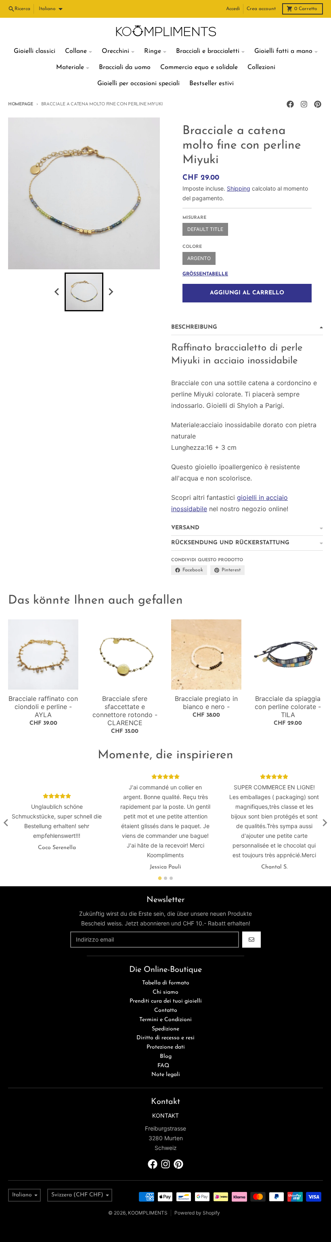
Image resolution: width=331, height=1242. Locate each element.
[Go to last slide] (6, 822)
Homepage (20, 104)
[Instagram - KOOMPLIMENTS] (304, 104)
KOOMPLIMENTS (148, 1213)
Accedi (233, 8)
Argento (199, 258)
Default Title (205, 229)
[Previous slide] (57, 292)
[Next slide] (110, 292)
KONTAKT (165, 1115)
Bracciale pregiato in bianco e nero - (206, 702)
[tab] (160, 878)
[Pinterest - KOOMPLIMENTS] (317, 104)
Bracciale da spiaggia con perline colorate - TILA (288, 706)
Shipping (238, 188)
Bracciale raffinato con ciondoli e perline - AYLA (43, 706)
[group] (84, 292)
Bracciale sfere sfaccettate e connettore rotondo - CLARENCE (124, 710)
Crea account (261, 8)
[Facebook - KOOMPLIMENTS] (290, 104)
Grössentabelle (205, 274)
